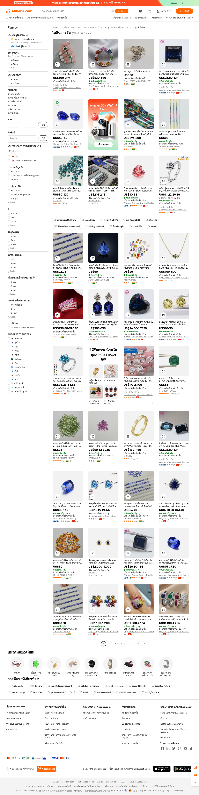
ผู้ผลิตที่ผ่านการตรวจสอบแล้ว (96, 713)
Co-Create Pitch (13, 718)
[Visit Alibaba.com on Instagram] (179, 748)
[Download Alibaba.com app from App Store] (162, 769)
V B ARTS (57, 200)
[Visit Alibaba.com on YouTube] (185, 748)
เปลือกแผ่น (153, 220)
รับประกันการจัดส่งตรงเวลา (56, 724)
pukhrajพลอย (90, 220)
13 (138, 644)
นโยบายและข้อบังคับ (53, 743)
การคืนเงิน (126, 729)
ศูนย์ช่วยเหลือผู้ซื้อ (130, 713)
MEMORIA (128, 146)
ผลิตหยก (154, 226)
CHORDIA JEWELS (61, 280)
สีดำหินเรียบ (37, 692)
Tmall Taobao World (85, 782)
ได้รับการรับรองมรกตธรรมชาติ (68, 226)
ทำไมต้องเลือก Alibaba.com (18, 713)
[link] (195, 767)
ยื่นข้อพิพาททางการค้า (132, 724)
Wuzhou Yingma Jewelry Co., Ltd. (174, 90)
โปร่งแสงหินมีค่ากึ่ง (110, 220)
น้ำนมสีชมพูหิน (118, 226)
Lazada (99, 782)
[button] (112, 11)
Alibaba (55, 27)
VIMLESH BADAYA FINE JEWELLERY (174, 278)
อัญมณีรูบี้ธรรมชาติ (152, 692)
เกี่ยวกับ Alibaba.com (15, 707)
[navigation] (28, 336)
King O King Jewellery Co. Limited (103, 86)
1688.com (69, 782)
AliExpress (58, 782)
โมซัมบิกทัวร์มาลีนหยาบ (90, 686)
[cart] (150, 11)
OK (43, 125)
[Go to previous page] (97, 643)
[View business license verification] (125, 790)
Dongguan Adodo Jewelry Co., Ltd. (174, 209)
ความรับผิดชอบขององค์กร (17, 724)
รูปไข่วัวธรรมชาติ (57, 692)
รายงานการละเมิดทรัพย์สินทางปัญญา (135, 736)
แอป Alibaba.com (142, 769)
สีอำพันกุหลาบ (36, 686)
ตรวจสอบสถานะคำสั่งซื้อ (171, 724)
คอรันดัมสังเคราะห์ (104, 692)
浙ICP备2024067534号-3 (173, 790)
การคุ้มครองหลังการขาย (55, 729)
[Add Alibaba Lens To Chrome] (46, 769)
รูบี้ (74, 692)
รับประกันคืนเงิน (51, 718)
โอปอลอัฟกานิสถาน (162, 686)
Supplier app (100, 769)
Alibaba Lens (16, 769)
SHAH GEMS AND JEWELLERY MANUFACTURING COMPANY (139, 81)
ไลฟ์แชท (126, 718)
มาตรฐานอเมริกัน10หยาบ (66, 220)
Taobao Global (111, 782)
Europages (142, 782)
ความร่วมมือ (165, 737)
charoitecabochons (116, 686)
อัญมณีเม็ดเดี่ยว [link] (140, 27)
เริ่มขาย (163, 718)
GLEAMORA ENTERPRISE (64, 334)
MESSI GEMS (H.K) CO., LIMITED (138, 394)
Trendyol (130, 782)
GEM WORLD (130, 280)
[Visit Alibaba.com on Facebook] (162, 748)
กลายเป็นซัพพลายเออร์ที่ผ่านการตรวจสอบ (174, 730)
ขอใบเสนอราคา (90, 718)
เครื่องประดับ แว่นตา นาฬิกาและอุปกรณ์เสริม (83, 27)
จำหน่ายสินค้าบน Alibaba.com (173, 713)
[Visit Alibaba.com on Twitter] (174, 748)
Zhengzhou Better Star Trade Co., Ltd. (68, 144)
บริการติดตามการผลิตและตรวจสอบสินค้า (60, 736)
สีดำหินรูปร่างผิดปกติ (96, 226)
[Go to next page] (144, 643)
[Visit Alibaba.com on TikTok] (191, 748)
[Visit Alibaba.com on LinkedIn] (168, 748)
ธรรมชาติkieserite (139, 686)
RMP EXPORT (94, 200)
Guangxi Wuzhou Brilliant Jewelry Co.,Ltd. (68, 87)
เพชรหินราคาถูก (18, 692)
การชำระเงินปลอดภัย (54, 713)
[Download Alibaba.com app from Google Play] (183, 769)
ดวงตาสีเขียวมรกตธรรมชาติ (61, 686)
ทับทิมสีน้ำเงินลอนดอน (127, 692)
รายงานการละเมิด (130, 743)
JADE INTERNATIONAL (98, 280)
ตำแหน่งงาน (11, 729)
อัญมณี (85, 692)
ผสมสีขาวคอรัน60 (133, 220)
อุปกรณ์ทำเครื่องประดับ (118, 27)
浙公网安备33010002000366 (147, 790)
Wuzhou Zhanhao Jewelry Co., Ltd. (139, 203)
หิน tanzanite (17, 686)
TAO (122, 782)
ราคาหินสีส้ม (137, 226)
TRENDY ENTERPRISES (169, 146)
